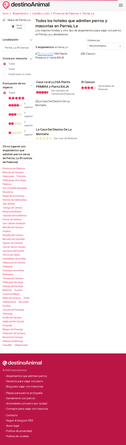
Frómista (21, 176)
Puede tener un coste (20, 74)
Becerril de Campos (13, 337)
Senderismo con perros (20, 398)
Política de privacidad (19, 431)
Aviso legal (12, 426)
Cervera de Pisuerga (13, 310)
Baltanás (7, 290)
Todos (12, 64)
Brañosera (8, 274)
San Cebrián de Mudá (14, 223)
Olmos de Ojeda (11, 255)
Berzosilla (24, 302)
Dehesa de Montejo (13, 341)
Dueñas (7, 306)
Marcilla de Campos (13, 227)
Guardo (18, 290)
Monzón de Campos (13, 172)
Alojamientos (20, 13)
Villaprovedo (21, 345)
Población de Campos (14, 333)
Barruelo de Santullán (14, 239)
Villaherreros (9, 302)
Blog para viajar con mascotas (24, 386)
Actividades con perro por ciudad (26, 403)
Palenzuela (8, 176)
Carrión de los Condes (14, 247)
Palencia (7, 184)
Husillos (6, 231)
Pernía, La (88, 13)
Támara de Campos (13, 278)
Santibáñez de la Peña (14, 259)
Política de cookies (17, 436)
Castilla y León (41, 13)
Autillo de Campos (12, 318)
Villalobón (8, 267)
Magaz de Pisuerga (13, 329)
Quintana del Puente (13, 251)
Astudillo (7, 345)
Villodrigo (8, 314)
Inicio (6, 13)
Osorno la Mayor (11, 294)
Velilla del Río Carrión (13, 322)
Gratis (12, 69)
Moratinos (8, 192)
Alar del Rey (9, 204)
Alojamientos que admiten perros (26, 376)
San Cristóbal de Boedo (15, 188)
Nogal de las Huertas (13, 196)
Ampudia (7, 325)
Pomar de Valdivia (12, 219)
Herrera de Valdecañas (15, 200)
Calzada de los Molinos (15, 216)
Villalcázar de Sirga (13, 282)
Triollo (26, 298)
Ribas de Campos (12, 298)
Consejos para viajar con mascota (27, 409)
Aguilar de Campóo (13, 243)
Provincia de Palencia (66, 13)
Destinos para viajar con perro (24, 381)
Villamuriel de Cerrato (14, 263)
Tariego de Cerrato (12, 208)
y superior (28, 105)
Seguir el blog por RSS (19, 420)
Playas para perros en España (24, 393)
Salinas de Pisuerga (13, 286)
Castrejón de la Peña (13, 271)
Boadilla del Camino (13, 235)
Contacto (12, 415)
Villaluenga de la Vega (14, 180)
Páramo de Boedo (12, 212)
